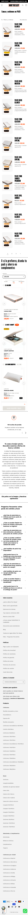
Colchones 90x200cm (9, 733)
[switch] (3, 913)
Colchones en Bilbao (9, 883)
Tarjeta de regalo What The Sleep (12, 633)
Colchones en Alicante (9, 880)
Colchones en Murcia (9, 891)
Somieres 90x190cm (8, 819)
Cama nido (6, 790)
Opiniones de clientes (9, 609)
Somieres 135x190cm (9, 823)
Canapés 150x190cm (8, 812)
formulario (6, 698)
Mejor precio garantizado (10, 605)
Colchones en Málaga (9, 876)
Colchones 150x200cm (9, 758)
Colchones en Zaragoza (9, 865)
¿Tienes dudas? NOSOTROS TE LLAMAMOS (11, 621)
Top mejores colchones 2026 (11, 613)
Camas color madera (9, 797)
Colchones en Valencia (9, 869)
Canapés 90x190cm (8, 805)
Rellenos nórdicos (8, 840)
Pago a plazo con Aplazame (11, 646)
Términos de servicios (9, 665)
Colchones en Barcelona (10, 862)
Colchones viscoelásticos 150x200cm (13, 762)
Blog (4, 629)
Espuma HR (6, 718)
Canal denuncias (7, 672)
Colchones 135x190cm (9, 740)
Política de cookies (8, 668)
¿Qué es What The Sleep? (10, 602)
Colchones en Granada (9, 887)
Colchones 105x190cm (9, 736)
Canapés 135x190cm (8, 808)
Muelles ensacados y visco (10, 711)
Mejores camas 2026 (8, 616)
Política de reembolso (9, 654)
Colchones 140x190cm (9, 747)
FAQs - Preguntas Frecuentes (11, 637)
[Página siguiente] (20, 253)
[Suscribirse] (23, 682)
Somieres (5, 779)
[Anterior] (22, 434)
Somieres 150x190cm (9, 826)
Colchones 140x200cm (9, 751)
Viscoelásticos (7, 714)
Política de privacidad (9, 650)
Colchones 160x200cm (9, 765)
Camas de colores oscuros (10, 801)
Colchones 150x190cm (9, 754)
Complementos (7, 844)
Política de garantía (8, 657)
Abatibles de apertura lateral (11, 787)
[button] (2, 5)
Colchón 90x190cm (8, 729)
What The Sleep (15, 912)
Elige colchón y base (14, 408)
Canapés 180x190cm (8, 816)
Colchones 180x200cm (9, 769)
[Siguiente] (25, 434)
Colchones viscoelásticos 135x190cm (13, 744)
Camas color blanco (8, 794)
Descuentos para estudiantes (11, 626)
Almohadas (6, 837)
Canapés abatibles (8, 783)
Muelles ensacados (8, 722)
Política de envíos (8, 661)
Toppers (5, 848)
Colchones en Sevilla (9, 873)
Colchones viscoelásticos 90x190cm (13, 725)
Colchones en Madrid (9, 858)
